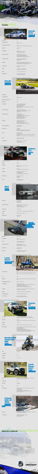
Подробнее (3, 450)
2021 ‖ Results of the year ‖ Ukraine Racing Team (30, 445)
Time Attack (32, 36)
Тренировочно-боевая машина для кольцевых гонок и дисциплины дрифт (30, 226)
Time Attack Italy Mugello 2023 (6, 444)
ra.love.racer (8, 1)
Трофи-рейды (32, 308)
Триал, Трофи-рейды (6, 406)
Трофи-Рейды (32, 371)
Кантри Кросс (8, 344)
